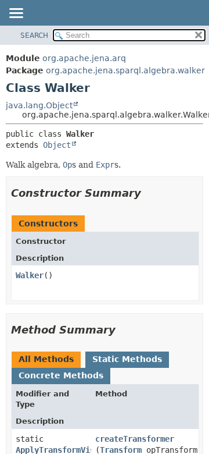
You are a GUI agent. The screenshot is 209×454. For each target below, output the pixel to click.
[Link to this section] (149, 193)
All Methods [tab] (46, 359)
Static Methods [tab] (127, 359)
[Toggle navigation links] (16, 14)
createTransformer (134, 439)
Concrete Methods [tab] (61, 375)
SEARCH (34, 35)
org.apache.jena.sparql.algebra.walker (125, 70)
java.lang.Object (39, 105)
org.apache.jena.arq (84, 58)
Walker (30, 275)
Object (57, 145)
